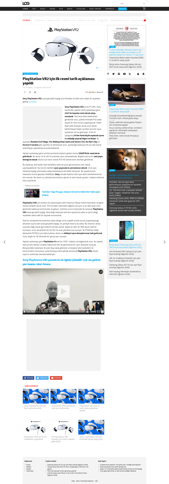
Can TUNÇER (27, 88)
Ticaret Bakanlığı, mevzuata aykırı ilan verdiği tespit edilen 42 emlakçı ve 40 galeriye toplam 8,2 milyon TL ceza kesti (126, 52)
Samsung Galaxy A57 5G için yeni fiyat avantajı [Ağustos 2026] (125, 266)
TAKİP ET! (122, 9)
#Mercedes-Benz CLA (119, 21)
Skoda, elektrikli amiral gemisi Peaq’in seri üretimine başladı (125, 124)
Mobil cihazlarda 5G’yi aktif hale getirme (113, 467)
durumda (32, 102)
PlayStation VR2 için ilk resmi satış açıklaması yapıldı (89, 408)
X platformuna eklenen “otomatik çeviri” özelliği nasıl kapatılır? (120, 465)
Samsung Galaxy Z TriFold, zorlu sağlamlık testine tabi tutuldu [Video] (125, 209)
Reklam (28, 467)
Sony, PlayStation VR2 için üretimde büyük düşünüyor (91, 438)
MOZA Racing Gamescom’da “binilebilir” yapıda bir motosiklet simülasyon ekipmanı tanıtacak (126, 130)
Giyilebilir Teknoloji (30, 73)
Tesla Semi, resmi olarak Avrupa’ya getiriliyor (124, 137)
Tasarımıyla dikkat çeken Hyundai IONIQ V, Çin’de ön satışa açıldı (126, 59)
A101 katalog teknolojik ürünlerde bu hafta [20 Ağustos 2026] (125, 273)
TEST (34, 9)
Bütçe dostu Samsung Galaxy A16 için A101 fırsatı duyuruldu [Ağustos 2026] (125, 66)
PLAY (61, 9)
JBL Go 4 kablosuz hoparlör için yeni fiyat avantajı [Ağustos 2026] (124, 259)
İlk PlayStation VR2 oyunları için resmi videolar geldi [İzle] (63, 439)
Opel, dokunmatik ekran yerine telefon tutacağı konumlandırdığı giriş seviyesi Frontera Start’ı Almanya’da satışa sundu (125, 117)
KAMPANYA (109, 9)
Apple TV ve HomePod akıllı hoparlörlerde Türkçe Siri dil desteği (121, 469)
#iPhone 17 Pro (69, 21)
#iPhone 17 (40, 21)
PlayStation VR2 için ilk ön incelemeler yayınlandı (35, 438)
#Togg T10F (103, 21)
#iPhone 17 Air (53, 21)
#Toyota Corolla (138, 21)
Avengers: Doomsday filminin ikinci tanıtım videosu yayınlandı (124, 176)
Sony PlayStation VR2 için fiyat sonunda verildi (35, 407)
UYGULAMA (80, 9)
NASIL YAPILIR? (95, 9)
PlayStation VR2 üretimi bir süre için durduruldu (63, 407)
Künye (28, 465)
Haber (112, 47)
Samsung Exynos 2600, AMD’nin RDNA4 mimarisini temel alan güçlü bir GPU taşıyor (126, 201)
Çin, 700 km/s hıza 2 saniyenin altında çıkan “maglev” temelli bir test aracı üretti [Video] (125, 193)
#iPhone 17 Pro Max (86, 21)
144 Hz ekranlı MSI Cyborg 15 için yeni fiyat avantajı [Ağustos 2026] (125, 253)
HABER (25, 9)
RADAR (52, 9)
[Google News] (94, 92)
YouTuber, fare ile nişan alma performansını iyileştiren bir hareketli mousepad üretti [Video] (125, 184)
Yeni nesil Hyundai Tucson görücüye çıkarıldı (61, 471)
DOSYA (69, 9)
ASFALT (43, 9)
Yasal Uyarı (30, 471)
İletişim (28, 469)
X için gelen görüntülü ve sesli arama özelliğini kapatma (118, 471)
